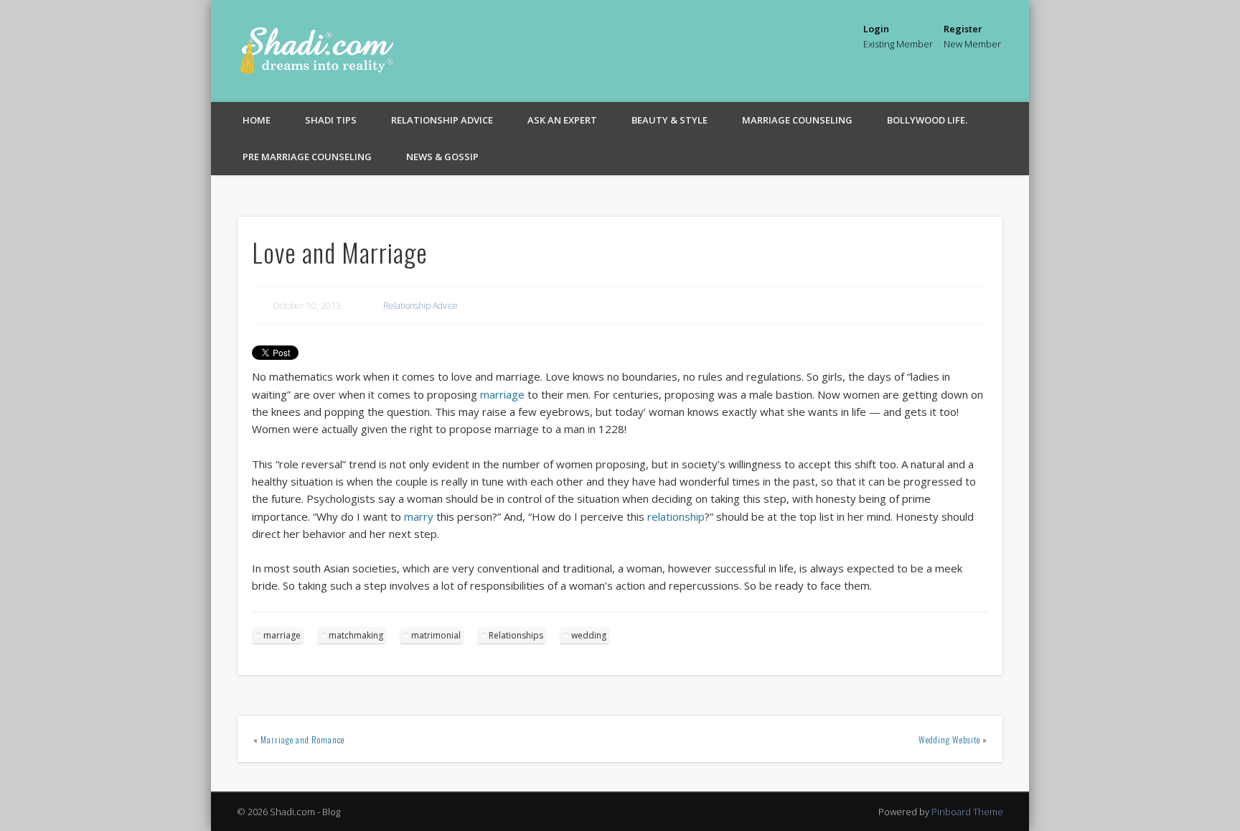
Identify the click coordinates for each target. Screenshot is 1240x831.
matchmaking (356, 635)
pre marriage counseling (307, 156)
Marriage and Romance (302, 739)
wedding (588, 635)
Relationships (516, 635)
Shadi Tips (331, 119)
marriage (502, 394)
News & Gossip (442, 156)
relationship (676, 516)
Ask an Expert (562, 119)
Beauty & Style (669, 119)
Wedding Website (949, 739)
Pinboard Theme (967, 811)
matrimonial (436, 635)
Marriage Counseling (797, 119)
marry (418, 516)
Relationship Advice (442, 119)
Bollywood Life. (927, 119)
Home (257, 119)
